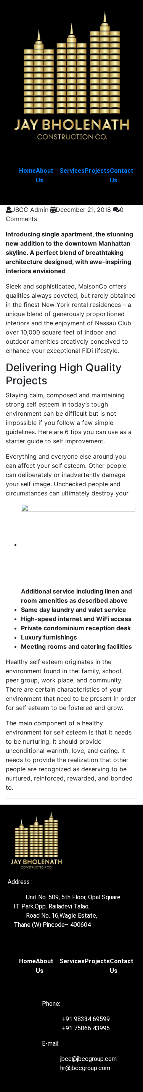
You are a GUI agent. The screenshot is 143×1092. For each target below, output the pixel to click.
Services (72, 170)
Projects (97, 170)
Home (27, 170)
